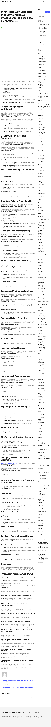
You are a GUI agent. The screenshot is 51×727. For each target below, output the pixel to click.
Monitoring (40, 285)
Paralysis (39, 333)
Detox (39, 175)
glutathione (40, 213)
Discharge (40, 178)
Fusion (39, 208)
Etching (39, 199)
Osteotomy (40, 319)
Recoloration (40, 387)
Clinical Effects (40, 126)
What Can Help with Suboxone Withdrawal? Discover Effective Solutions (44, 549)
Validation (39, 523)
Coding (39, 141)
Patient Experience (41, 336)
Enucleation (40, 195)
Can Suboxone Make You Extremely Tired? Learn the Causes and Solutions (43, 33)
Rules (39, 419)
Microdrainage (40, 279)
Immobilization (40, 228)
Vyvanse (39, 526)
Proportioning (40, 373)
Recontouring (40, 391)
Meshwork (40, 268)
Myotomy (39, 292)
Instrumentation (41, 237)
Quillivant (39, 380)
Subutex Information (41, 488)
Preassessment (40, 359)
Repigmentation (41, 403)
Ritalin (39, 416)
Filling (39, 204)
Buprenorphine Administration (43, 93)
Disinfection (40, 179)
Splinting (39, 440)
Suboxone (3, 693)
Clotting (39, 138)
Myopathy (39, 291)
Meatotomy (40, 266)
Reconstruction (40, 390)
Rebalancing (40, 382)
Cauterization (40, 113)
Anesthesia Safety (41, 73)
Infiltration (40, 233)
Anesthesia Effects (41, 61)
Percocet (39, 344)
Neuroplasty (40, 312)
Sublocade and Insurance (42, 449)
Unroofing (39, 522)
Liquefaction (40, 253)
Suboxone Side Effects (42, 476)
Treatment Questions (42, 511)
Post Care (39, 356)
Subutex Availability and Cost (43, 485)
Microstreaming (41, 282)
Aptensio (39, 84)
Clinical (39, 123)
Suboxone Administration (42, 465)
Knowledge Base (41, 247)
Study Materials (41, 443)
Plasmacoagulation (41, 354)
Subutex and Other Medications (44, 482)
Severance (40, 436)
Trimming (39, 516)
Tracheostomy (40, 500)
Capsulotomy (40, 107)
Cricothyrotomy (41, 153)
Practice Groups (41, 358)
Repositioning (40, 405)
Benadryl (39, 90)
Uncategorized (40, 520)
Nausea (39, 309)
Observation (40, 315)
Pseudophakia (40, 379)
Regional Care (40, 399)
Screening (40, 429)
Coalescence (40, 139)
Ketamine (39, 245)
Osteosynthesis (41, 318)
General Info (40, 211)
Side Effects (40, 439)
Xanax (39, 532)
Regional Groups (41, 400)
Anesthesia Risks (41, 70)
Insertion (39, 236)
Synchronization (41, 494)
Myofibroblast (40, 289)
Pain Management (41, 331)
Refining (39, 396)
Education (39, 191)
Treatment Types (41, 512)
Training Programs (41, 503)
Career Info (40, 110)
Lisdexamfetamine (41, 254)
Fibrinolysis (40, 202)
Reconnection (40, 388)
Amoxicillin (40, 52)
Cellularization (40, 116)
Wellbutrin (39, 531)
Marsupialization (41, 263)
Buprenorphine (40, 91)
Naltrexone (40, 307)
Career (39, 109)
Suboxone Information (42, 475)
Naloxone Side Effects (42, 306)
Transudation (40, 509)
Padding (39, 328)
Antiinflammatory (41, 79)
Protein (39, 374)
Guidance (39, 214)
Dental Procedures (41, 168)
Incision (39, 230)
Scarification (40, 426)
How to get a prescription (42, 219)
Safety (39, 420)
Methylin (39, 274)
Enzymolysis (40, 196)
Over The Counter (41, 324)
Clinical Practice (41, 129)
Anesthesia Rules (41, 72)
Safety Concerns (41, 422)
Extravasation (40, 201)
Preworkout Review (41, 365)
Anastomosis (40, 55)
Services (39, 434)
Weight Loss (40, 529)
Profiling (39, 371)
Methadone (40, 273)
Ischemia (39, 240)
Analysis (39, 53)
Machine (39, 257)
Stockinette (40, 442)
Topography (40, 499)
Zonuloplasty (40, 535)
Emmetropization (41, 193)
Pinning (39, 353)
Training (39, 502)
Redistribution (40, 394)
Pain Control (40, 330)
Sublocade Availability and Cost (44, 458)
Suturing (39, 491)
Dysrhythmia (40, 188)
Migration (39, 283)
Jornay (39, 243)
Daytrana (39, 161)
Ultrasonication (40, 519)
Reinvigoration (40, 402)
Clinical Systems (41, 135)
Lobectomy (40, 256)
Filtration (39, 205)
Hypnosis (39, 224)
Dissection (40, 181)
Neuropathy (40, 310)
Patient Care (40, 335)
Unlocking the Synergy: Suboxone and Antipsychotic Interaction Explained (43, 28)
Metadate (39, 269)
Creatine (39, 150)
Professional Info (41, 370)
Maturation (40, 265)
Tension (39, 496)
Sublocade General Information (43, 461)
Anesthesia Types (41, 76)
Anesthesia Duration (41, 59)
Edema (39, 190)
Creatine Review (41, 152)
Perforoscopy (40, 345)
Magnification (40, 262)
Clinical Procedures (41, 130)
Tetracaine (40, 497)
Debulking (39, 164)
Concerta (39, 144)
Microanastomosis (41, 277)
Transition (39, 508)
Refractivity (40, 397)
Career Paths (40, 112)
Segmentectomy (41, 431)
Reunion (39, 410)
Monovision (40, 286)
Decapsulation (40, 165)
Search (39, 9)
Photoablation (40, 350)
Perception (40, 342)
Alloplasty (39, 50)
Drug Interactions (41, 184)
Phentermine (40, 348)
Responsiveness (41, 408)
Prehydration (40, 361)
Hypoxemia (40, 227)
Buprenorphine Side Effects (43, 106)
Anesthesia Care (41, 58)
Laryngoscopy (40, 248)
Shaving (39, 437)
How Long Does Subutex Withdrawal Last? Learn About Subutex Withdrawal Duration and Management (44, 560)
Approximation (40, 82)
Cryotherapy (40, 155)
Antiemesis (40, 78)
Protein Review (40, 376)
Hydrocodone (40, 222)
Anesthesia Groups (41, 62)
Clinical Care (40, 124)
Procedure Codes (41, 367)
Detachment (40, 173)
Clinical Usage (40, 136)
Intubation (40, 239)
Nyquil (39, 313)
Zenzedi (39, 534)
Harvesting (40, 216)
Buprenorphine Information (43, 104)
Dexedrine (40, 176)
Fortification (40, 207)
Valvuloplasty (40, 525)
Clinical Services (41, 133)
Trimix (39, 514)
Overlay (39, 325)
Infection (39, 231)
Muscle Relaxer (40, 288)
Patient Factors (40, 338)
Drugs (39, 187)
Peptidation (40, 341)
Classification (40, 119)
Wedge (39, 528)
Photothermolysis (41, 351)
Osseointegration (41, 316)
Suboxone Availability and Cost (43, 472)
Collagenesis (40, 142)
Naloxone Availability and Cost (43, 301)
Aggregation (40, 49)
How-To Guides (41, 221)
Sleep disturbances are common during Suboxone (9, 463)
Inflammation (40, 234)
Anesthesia (40, 56)
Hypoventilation (41, 225)
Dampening (40, 159)
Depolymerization (41, 170)
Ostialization (40, 321)
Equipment (40, 198)
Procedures (40, 368)
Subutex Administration (42, 478)
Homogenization (41, 217)
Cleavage (39, 121)
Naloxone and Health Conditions (44, 295)
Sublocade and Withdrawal (43, 456)
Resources (40, 406)
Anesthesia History (41, 64)
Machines (39, 260)
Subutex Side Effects (42, 490)
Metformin (40, 271)
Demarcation (40, 167)
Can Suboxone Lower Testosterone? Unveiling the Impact (43, 37)
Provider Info (40, 377)
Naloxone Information (42, 304)
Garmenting (40, 210)
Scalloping (40, 425)
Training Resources (41, 505)
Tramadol (39, 506)
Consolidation (40, 146)
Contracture (40, 149)
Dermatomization (41, 172)
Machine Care (40, 259)
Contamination (40, 147)
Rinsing (39, 413)
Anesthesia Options (41, 67)
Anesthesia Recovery (42, 68)
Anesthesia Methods (41, 65)
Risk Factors (40, 414)
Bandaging (40, 87)
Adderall (39, 47)
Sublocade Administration (42, 445)
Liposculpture (40, 251)
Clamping (39, 118)
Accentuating (40, 45)
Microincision (40, 280)
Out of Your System (41, 322)
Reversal (39, 411)
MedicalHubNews (6, 1)
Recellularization (41, 385)
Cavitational (40, 115)
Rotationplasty (40, 417)
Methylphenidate (41, 276)
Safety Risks (40, 423)
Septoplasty (40, 432)
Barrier (39, 88)
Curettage (40, 156)
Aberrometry (40, 44)
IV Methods (40, 242)
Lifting (39, 250)
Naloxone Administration (42, 294)
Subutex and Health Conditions (43, 480)
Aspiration (40, 85)
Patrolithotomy (40, 339)
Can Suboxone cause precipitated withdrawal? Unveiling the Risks (18, 685)
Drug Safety (40, 185)
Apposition (40, 81)
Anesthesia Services (41, 75)
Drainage (39, 182)
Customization (40, 158)
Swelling (39, 493)
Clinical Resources (41, 132)
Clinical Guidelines (41, 127)
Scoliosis (39, 428)
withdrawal (9, 693)
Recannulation (40, 384)
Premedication (40, 362)
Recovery (39, 393)
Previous (3, 698)
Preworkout (40, 364)
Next (33, 698)
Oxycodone (40, 327)
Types (39, 517)
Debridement (40, 162)
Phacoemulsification (41, 347)
